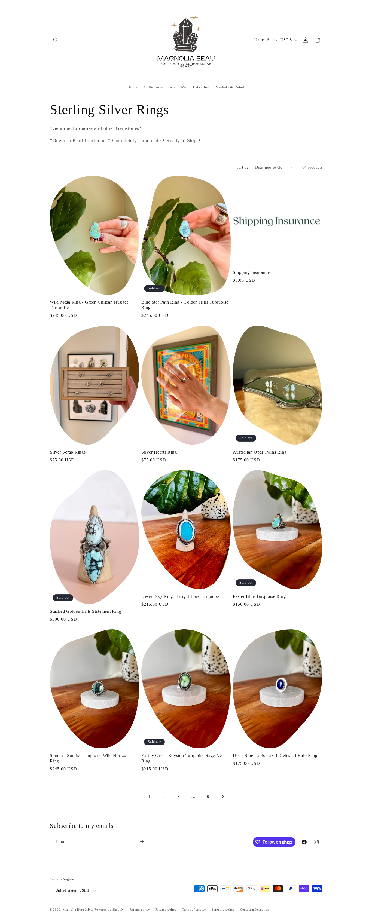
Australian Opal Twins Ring (260, 452)
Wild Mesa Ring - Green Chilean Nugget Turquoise (89, 305)
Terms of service (194, 909)
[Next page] (223, 796)
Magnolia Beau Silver (78, 909)
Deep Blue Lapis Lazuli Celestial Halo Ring (275, 755)
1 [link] (149, 796)
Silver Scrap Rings (68, 452)
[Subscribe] (142, 841)
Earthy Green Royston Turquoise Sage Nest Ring (183, 758)
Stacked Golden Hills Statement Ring (85, 611)
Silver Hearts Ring (159, 452)
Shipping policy (223, 909)
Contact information (254, 909)
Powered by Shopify (109, 909)
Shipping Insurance (251, 272)
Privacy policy (165, 909)
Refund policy (140, 909)
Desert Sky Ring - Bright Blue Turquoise (180, 596)
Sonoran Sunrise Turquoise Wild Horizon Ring (89, 758)
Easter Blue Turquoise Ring (259, 596)
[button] (56, 40)
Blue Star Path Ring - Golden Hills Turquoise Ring (184, 305)
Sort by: (243, 167)
